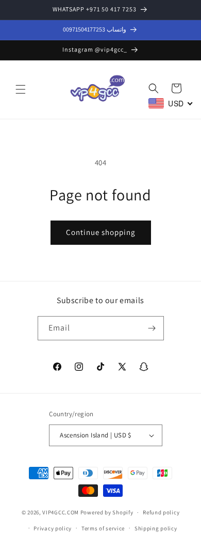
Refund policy (161, 512)
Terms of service (103, 528)
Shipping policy (156, 528)
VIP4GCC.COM (60, 512)
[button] (20, 89)
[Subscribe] (152, 328)
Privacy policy (53, 528)
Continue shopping (101, 232)
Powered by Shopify (106, 512)
